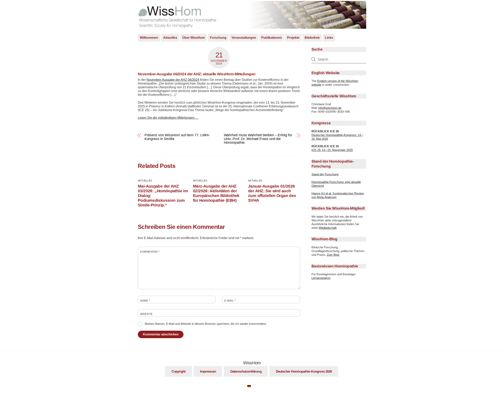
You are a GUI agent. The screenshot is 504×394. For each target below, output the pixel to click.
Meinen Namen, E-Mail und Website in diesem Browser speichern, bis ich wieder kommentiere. (206, 323)
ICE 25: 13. (318, 150)
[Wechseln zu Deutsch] (251, 386)
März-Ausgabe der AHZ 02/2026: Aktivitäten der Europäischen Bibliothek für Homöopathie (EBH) (216, 193)
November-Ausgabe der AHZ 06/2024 (172, 79)
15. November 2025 (340, 150)
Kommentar (150, 251)
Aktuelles (170, 37)
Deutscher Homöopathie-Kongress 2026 (304, 371)
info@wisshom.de (329, 108)
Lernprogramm (321, 278)
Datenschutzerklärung (245, 371)
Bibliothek (312, 37)
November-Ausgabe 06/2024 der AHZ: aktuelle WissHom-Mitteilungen (197, 74)
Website (146, 314)
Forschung (218, 37)
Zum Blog (333, 254)
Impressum (208, 371)
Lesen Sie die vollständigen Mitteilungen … (168, 117)
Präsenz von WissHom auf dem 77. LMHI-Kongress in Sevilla (177, 137)
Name (145, 300)
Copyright (178, 371)
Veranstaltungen (244, 37)
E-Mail (230, 300)
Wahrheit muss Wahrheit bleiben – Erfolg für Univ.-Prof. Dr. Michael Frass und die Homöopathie (258, 138)
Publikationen (271, 37)
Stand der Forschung (324, 174)
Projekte (293, 37)
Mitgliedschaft (327, 227)
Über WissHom (193, 37)
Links (329, 37)
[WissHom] (177, 26)
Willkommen (149, 37)
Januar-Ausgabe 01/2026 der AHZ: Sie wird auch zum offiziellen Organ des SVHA (272, 193)
